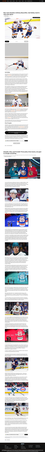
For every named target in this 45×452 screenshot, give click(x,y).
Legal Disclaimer (38, 446)
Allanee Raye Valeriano (7, 156)
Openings (15, 445)
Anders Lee (9, 117)
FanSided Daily (38, 445)
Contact (22, 445)
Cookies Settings (23, 448)
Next (26, 41)
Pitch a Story (6, 446)
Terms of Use (23, 446)
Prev (7, 41)
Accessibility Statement (8, 448)
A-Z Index (15, 448)
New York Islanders (9, 145)
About (5, 445)
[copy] (9, 17)
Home (5, 145)
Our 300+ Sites (31, 445)
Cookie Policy (30, 446)
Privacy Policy (16, 446)
